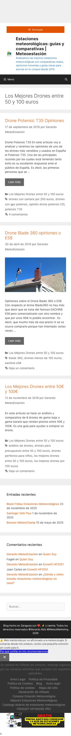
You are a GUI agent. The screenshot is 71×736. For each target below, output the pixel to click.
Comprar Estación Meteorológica (33, 696)
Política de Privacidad (43, 679)
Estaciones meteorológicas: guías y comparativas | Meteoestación (40, 46)
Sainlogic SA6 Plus (19, 513)
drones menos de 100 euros (43, 358)
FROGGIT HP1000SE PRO (34, 709)
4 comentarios (18, 214)
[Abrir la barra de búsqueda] (66, 79)
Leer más (16, 183)
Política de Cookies (20, 683)
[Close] (4, 657)
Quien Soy (49, 554)
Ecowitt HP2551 (53, 564)
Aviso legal (53, 683)
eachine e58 (13, 363)
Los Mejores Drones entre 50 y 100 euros (36, 194)
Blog (39, 683)
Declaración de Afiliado (33, 692)
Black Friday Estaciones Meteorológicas (33, 504)
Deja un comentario (22, 368)
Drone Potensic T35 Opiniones (34, 120)
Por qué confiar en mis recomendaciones (24, 651)
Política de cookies (22, 687)
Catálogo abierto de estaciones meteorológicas (33, 704)
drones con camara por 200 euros (31, 199)
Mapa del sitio (48, 687)
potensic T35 (13, 209)
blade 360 (16, 358)
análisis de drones (21, 445)
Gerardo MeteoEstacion (22, 554)
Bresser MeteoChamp (21, 522)
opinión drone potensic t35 (47, 204)
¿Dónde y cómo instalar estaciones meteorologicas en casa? (35, 579)
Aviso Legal (17, 679)
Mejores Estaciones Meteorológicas (33, 700)
